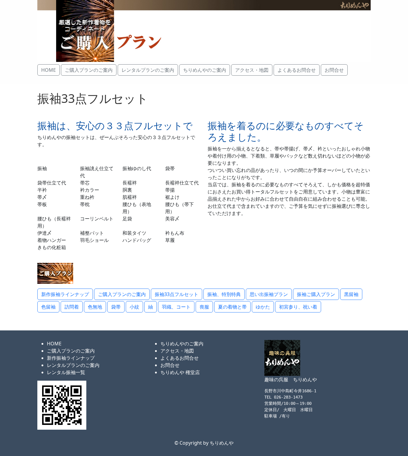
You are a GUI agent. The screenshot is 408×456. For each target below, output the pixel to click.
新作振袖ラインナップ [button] (65, 294)
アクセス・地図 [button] (252, 70)
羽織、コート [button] (176, 307)
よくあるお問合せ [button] (296, 70)
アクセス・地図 (177, 350)
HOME (54, 343)
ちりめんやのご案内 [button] (204, 70)
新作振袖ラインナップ (71, 358)
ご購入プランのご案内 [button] (89, 70)
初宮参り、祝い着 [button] (298, 307)
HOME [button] (48, 70)
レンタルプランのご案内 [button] (148, 70)
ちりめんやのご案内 (181, 343)
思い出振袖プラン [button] (269, 294)
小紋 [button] (134, 307)
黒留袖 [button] (351, 294)
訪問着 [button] (72, 307)
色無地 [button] (95, 307)
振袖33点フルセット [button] (176, 294)
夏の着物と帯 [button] (232, 307)
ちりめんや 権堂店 (180, 372)
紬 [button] (150, 307)
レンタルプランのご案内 (73, 365)
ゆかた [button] (263, 307)
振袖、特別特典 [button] (224, 294)
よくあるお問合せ (179, 358)
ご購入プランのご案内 (71, 350)
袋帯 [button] (116, 307)
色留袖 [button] (48, 307)
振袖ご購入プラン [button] (316, 294)
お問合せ (170, 365)
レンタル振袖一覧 (66, 372)
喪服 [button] (204, 307)
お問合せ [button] (334, 70)
